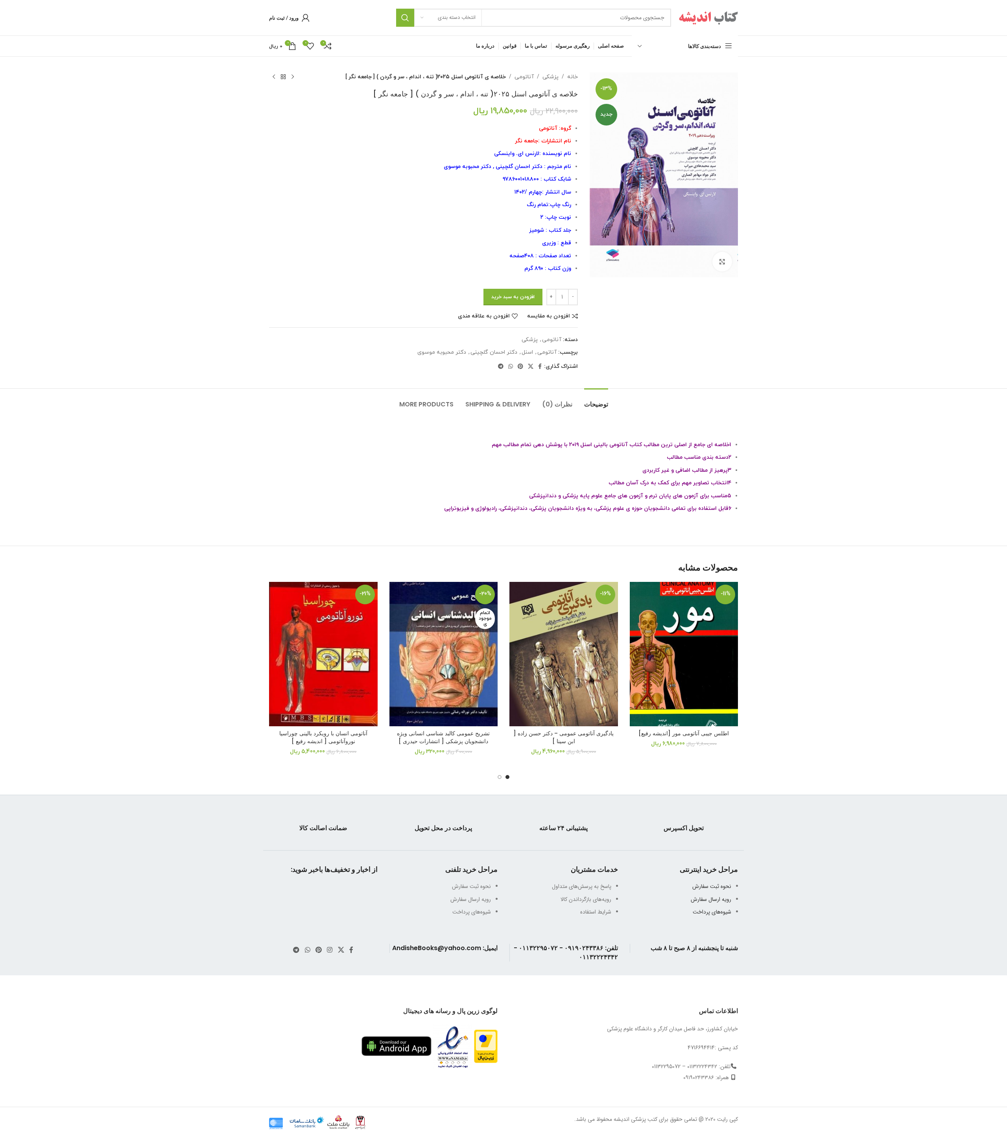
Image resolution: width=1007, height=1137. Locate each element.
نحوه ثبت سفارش (711, 886)
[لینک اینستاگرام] (330, 950)
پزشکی (550, 77)
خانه (572, 77)
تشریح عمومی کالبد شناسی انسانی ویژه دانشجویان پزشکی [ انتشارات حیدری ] (443, 737)
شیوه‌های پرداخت (712, 912)
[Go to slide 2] (500, 777)
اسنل (527, 352)
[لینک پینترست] (520, 367)
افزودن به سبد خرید (513, 297)
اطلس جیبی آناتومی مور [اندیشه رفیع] (683, 733)
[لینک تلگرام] (501, 367)
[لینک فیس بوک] (540, 367)
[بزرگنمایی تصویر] (722, 261)
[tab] (596, 400)
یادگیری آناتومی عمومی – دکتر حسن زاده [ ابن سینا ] (563, 737)
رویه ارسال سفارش (711, 899)
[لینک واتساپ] (510, 367)
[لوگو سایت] (708, 17)
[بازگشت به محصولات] (283, 77)
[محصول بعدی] (273, 77)
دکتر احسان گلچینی (493, 352)
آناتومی (524, 77)
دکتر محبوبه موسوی (441, 352)
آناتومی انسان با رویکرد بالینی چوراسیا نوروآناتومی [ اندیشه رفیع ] (323, 737)
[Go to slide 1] (507, 777)
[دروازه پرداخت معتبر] (486, 1046)
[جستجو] (405, 18)
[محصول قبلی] (292, 77)
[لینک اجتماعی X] (531, 367)
